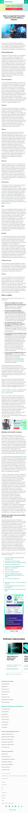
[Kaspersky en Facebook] (6, 806)
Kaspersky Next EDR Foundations (8, 736)
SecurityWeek (12, 403)
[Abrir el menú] (2, 2)
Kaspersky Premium (5, 689)
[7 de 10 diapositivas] (16, 674)
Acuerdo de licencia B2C (23, 775)
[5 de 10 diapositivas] (13, 674)
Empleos (3, 800)
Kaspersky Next (5, 754)
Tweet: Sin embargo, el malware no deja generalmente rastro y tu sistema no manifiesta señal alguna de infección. (14, 391)
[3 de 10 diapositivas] (10, 674)
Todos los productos (6, 747)
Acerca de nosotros (4, 784)
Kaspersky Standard (5, 683)
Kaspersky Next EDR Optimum (7, 739)
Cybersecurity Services (6, 756)
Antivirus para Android (6, 709)
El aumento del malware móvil (12, 564)
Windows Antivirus (5, 716)
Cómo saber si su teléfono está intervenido (12, 658)
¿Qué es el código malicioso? (12, 571)
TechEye (7, 174)
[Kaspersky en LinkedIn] (12, 806)
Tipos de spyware (9, 569)
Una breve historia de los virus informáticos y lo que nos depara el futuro (15, 561)
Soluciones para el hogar (7, 681)
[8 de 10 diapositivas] (18, 674)
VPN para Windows (5, 719)
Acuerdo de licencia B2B (5, 778)
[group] (14, 657)
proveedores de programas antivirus (14, 358)
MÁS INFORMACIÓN (12, 669)
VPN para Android (5, 722)
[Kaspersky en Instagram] (18, 806)
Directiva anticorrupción (15, 775)
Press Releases (4, 795)
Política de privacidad (5, 775)
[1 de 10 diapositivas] (7, 674)
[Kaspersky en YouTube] (15, 806)
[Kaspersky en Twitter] (9, 806)
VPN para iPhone (5, 724)
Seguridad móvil (5, 714)
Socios (3, 787)
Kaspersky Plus (4, 686)
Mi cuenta (26, 2)
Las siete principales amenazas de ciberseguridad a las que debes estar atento (14, 575)
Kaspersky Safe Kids (6, 691)
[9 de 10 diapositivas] (19, 674)
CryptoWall (7, 203)
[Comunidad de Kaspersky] (22, 806)
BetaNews (15, 147)
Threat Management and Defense (8, 759)
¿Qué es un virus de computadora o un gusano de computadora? (15, 567)
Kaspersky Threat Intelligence (7, 764)
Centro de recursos (4, 792)
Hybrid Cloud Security (6, 767)
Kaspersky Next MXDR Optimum (8, 744)
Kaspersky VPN (4, 694)
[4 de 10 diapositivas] (11, 674)
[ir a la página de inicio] (8, 2)
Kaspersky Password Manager (7, 699)
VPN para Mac (4, 727)
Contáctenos (3, 782)
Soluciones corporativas (7, 751)
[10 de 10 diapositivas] (21, 674)
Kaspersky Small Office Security (8, 734)
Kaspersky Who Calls (6, 697)
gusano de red (14, 317)
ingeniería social (22, 456)
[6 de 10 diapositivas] (15, 674)
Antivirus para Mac (5, 711)
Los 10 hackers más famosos (12, 578)
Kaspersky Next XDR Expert (7, 761)
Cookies (10, 775)
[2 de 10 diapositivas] (8, 674)
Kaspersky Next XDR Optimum (7, 741)
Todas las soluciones (6, 702)
